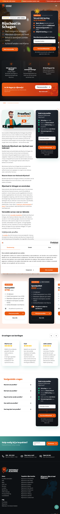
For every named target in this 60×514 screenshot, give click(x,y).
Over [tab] (49, 247)
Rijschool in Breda (26, 486)
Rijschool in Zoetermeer (27, 497)
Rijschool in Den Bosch (27, 488)
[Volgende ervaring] (56, 336)
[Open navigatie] (56, 6)
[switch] (6, 309)
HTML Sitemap (6, 492)
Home (4, 103)
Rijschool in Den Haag (27, 480)
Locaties (4, 488)
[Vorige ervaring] (51, 336)
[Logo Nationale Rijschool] (7, 6)
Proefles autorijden (7, 479)
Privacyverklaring (6, 494)
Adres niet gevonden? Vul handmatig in (42, 44)
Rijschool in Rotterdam (27, 482)
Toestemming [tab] (10, 247)
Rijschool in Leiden (26, 492)
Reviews (4, 486)
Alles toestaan (49, 270)
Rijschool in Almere (26, 484)
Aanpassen (29, 270)
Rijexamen (4, 504)
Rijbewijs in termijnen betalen (10, 506)
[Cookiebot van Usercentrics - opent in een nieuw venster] (51, 243)
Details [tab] (30, 247)
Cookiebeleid (5, 496)
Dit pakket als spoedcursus (16, 308)
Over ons (4, 484)
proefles (5, 235)
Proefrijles (4, 502)
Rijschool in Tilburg (26, 494)
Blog (3, 482)
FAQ (3, 480)
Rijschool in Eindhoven (27, 490)
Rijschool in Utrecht (26, 496)
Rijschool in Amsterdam (27, 479)
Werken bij (5, 490)
